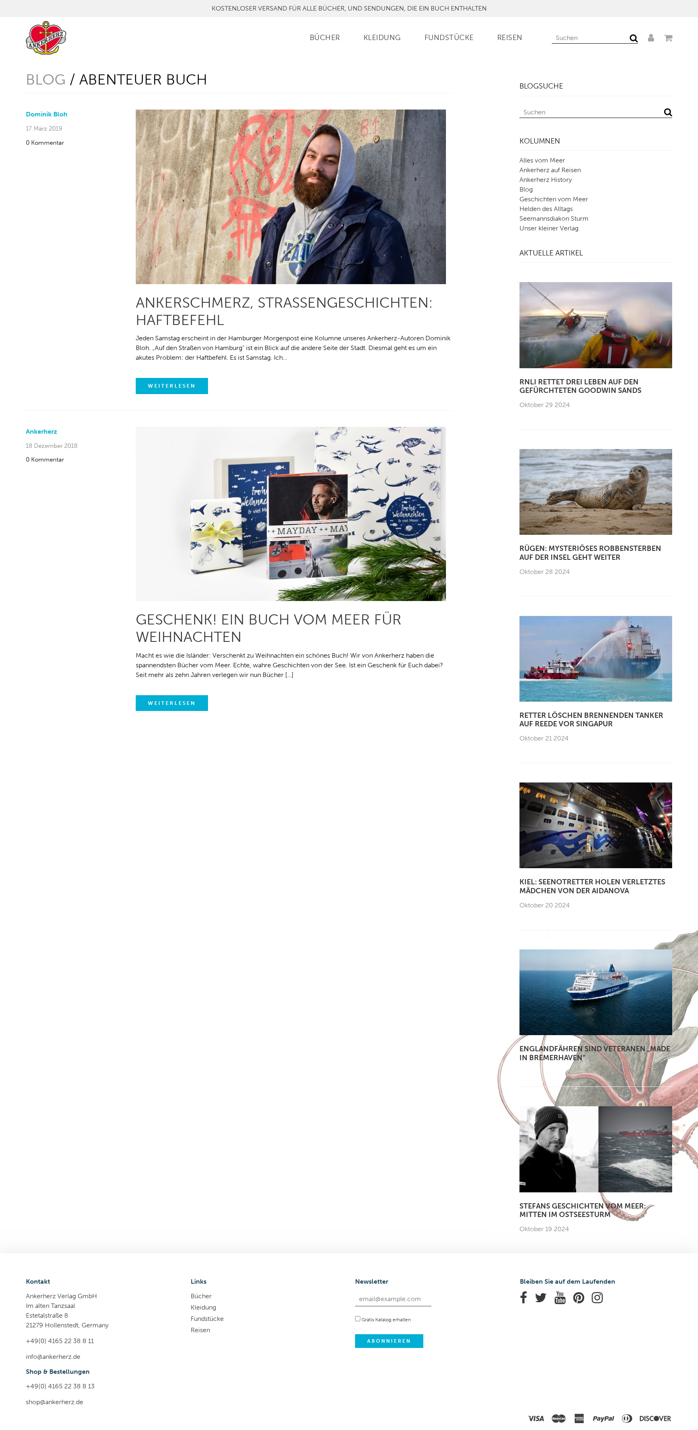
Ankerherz (41, 431)
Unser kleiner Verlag (548, 228)
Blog (45, 79)
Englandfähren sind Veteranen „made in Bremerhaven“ (594, 1053)
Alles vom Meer (542, 160)
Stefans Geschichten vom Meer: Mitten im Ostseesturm (582, 1210)
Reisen (510, 37)
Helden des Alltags (546, 209)
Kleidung (382, 37)
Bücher (325, 37)
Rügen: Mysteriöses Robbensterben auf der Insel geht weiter (590, 553)
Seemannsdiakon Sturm (554, 218)
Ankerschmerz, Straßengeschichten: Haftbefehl (284, 311)
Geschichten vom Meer (553, 199)
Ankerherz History (545, 179)
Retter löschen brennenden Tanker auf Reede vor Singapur (591, 720)
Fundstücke (449, 37)
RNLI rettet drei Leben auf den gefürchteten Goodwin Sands (580, 386)
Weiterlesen (172, 386)
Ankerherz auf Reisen (550, 170)
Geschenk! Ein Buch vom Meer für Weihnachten (269, 628)
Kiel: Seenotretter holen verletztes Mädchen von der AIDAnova (592, 886)
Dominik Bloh (46, 114)
